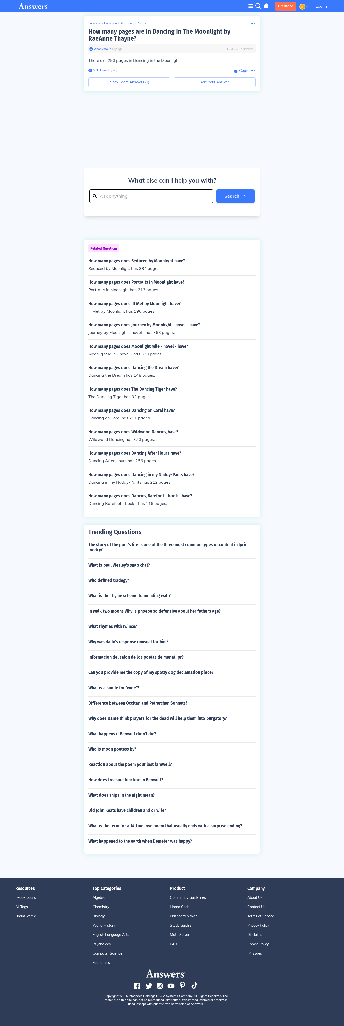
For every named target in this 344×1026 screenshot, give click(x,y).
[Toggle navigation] (250, 6)
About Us (254, 897)
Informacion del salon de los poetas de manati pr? (136, 657)
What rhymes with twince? (112, 626)
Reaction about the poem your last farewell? (130, 764)
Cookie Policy (258, 944)
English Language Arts (111, 934)
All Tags (21, 907)
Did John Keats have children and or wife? (127, 810)
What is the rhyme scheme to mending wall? (129, 595)
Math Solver (179, 934)
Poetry (141, 23)
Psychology (102, 944)
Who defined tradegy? (108, 580)
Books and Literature (118, 23)
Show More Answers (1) (129, 82)
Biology (99, 916)
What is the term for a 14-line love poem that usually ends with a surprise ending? (165, 826)
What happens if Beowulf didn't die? (122, 734)
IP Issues (254, 953)
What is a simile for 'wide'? (113, 688)
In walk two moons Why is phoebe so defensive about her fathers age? (154, 611)
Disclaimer (255, 934)
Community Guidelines (188, 897)
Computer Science (107, 953)
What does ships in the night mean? (121, 795)
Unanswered (25, 916)
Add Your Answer (214, 82)
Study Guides (180, 925)
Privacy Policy (258, 925)
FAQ (173, 944)
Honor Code (180, 907)
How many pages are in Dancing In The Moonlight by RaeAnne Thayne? (159, 35)
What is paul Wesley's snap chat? (119, 565)
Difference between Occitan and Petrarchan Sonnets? (137, 703)
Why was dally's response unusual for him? (128, 642)
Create (283, 6)
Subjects (94, 23)
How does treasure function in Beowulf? (125, 780)
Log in (321, 6)
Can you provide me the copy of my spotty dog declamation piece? (150, 672)
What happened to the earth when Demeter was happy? (140, 841)
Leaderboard (25, 897)
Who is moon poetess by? (112, 749)
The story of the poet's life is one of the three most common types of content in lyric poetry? (167, 547)
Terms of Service (260, 916)
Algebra (99, 897)
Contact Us (256, 907)
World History (104, 925)
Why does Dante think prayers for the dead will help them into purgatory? (157, 718)
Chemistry (101, 907)
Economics (101, 962)
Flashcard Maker (183, 916)
